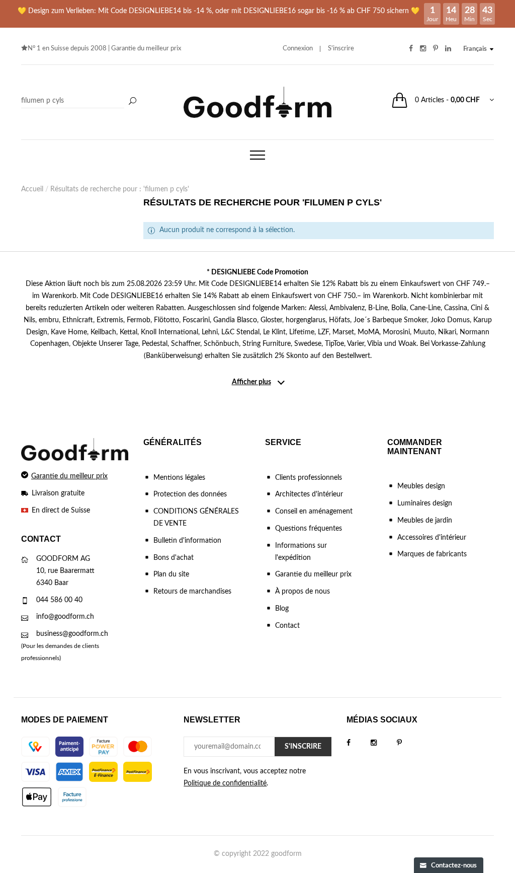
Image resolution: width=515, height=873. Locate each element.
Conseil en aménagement (314, 511)
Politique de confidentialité (225, 783)
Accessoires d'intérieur (431, 537)
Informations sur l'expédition (301, 551)
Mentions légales (179, 477)
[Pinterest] (409, 743)
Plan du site (171, 574)
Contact (287, 625)
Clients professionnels (308, 477)
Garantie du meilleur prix (146, 48)
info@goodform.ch (65, 616)
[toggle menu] (257, 155)
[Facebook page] (359, 743)
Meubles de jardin (424, 520)
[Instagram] (384, 743)
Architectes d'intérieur (309, 494)
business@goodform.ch (72, 633)
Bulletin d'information (187, 540)
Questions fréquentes (308, 528)
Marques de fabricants (432, 554)
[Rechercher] (132, 101)
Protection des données (190, 494)
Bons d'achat (173, 557)
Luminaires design (424, 503)
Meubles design (421, 486)
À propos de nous (302, 591)
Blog (282, 608)
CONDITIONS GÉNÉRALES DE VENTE (196, 517)
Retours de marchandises (192, 591)
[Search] (80, 101)
